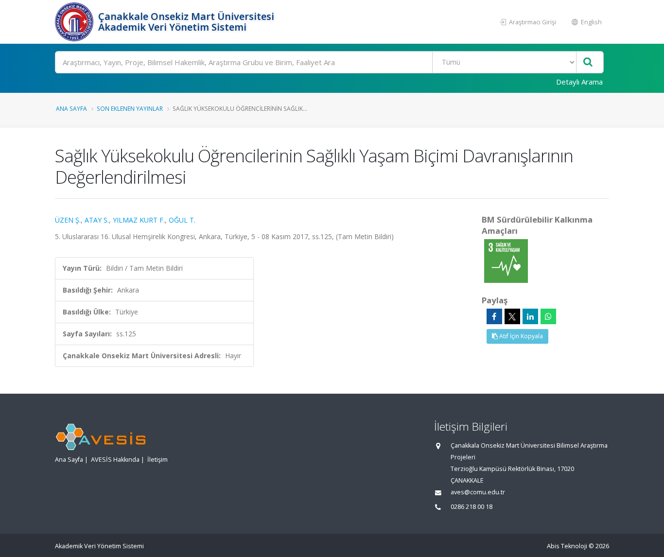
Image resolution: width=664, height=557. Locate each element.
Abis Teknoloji (567, 546)
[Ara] (588, 62)
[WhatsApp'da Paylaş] (548, 316)
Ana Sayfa (71, 108)
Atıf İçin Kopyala (520, 336)
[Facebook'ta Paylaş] (494, 316)
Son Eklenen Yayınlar (130, 108)
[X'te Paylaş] (512, 316)
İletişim (157, 459)
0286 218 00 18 (471, 507)
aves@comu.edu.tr (478, 492)
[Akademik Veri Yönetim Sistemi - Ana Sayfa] (75, 22)
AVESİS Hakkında (115, 459)
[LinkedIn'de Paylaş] (530, 316)
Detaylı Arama (579, 82)
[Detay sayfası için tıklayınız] (506, 260)
